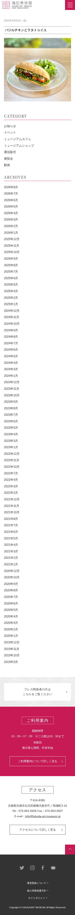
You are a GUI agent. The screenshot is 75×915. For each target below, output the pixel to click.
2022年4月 (11, 479)
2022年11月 (11, 460)
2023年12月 (12, 382)
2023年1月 (11, 447)
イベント (10, 132)
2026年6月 (11, 200)
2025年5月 (11, 284)
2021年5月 (11, 538)
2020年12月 (12, 571)
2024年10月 (12, 323)
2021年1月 (11, 564)
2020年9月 (11, 584)
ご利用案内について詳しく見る (37, 761)
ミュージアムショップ (19, 145)
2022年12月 (12, 453)
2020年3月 (11, 622)
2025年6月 (11, 278)
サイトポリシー (36, 898)
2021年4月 (11, 544)
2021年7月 (11, 525)
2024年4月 (11, 362)
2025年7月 (11, 271)
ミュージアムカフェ (17, 139)
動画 (7, 165)
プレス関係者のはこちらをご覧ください (37, 692)
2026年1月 (11, 232)
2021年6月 (11, 531)
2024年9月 (11, 330)
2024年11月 (11, 317)
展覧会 (8, 158)
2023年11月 (11, 388)
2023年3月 (11, 440)
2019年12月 (12, 642)
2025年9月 (11, 258)
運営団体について (36, 883)
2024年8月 (11, 336)
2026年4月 (11, 213)
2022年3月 (11, 486)
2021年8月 (11, 518)
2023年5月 (11, 427)
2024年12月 (12, 310)
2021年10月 (12, 512)
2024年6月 (11, 349)
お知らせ (10, 126)
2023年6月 (11, 421)
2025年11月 (11, 245)
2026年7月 (11, 193)
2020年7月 (11, 596)
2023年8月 (11, 408)
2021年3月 (11, 551)
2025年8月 (11, 265)
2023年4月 (11, 434)
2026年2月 (11, 226)
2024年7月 (11, 343)
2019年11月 (11, 649)
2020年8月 (11, 590)
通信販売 (10, 152)
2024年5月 (11, 356)
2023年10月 (12, 395)
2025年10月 (12, 252)
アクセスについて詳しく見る (37, 829)
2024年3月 (11, 369)
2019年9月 (11, 662)
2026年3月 (11, 219)
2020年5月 (11, 609)
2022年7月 (11, 473)
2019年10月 (12, 655)
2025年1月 (11, 304)
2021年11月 (11, 505)
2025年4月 (11, 291)
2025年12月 (12, 239)
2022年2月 (11, 492)
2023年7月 (11, 414)
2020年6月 (11, 603)
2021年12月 (12, 499)
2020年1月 (11, 635)
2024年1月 (11, 375)
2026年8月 (11, 187)
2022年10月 (12, 466)
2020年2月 (11, 629)
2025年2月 (11, 297)
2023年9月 (11, 401)
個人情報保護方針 (36, 890)
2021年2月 (11, 557)
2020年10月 (12, 577)
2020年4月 (11, 616)
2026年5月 (11, 206)
